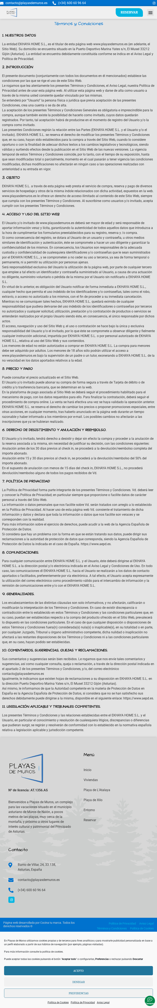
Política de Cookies (58, 1002)
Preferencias (79, 993)
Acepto (78, 971)
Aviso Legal (103, 1002)
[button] (150, 12)
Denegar (78, 982)
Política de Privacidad (83, 1002)
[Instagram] (154, 3)
